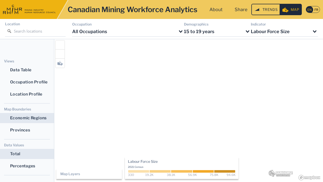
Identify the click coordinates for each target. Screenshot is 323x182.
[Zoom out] (60, 54)
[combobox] (128, 32)
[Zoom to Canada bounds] (60, 63)
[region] (188, 110)
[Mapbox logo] (309, 177)
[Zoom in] (60, 45)
